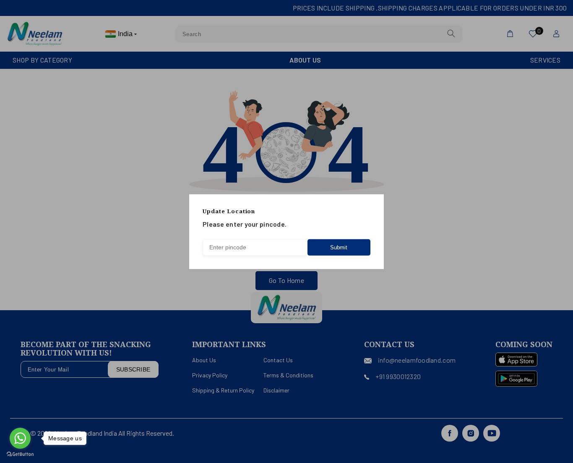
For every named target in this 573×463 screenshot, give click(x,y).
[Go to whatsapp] (20, 438)
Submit (338, 247)
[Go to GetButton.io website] (20, 454)
